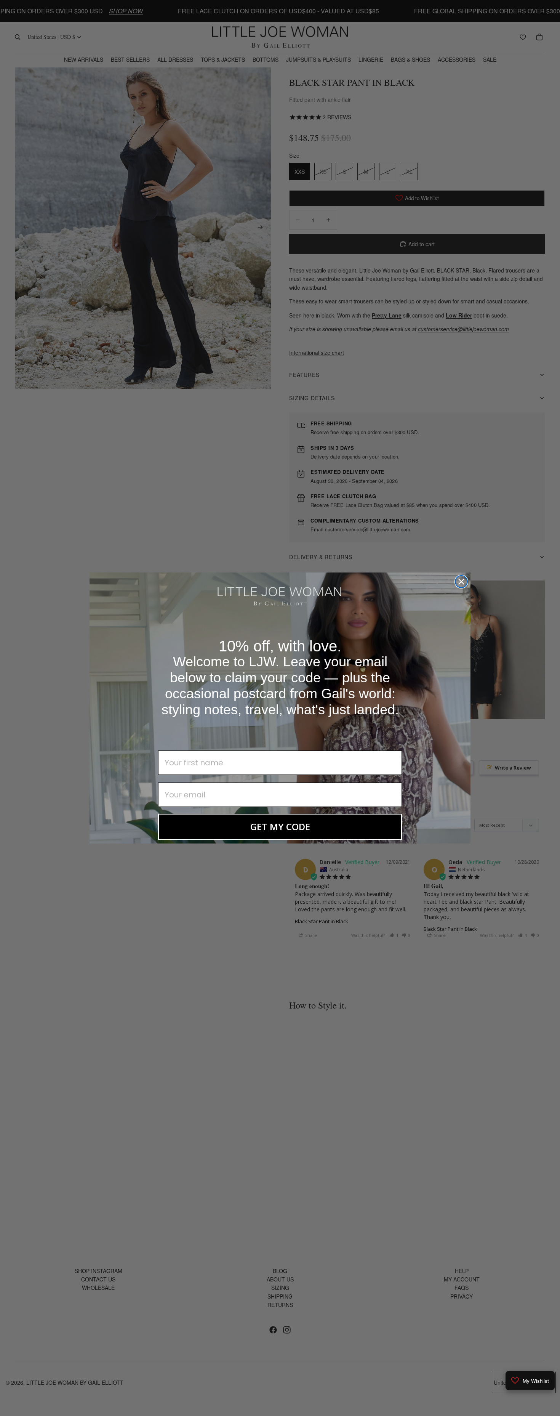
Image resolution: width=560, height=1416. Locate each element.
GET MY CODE (280, 826)
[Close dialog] (461, 582)
